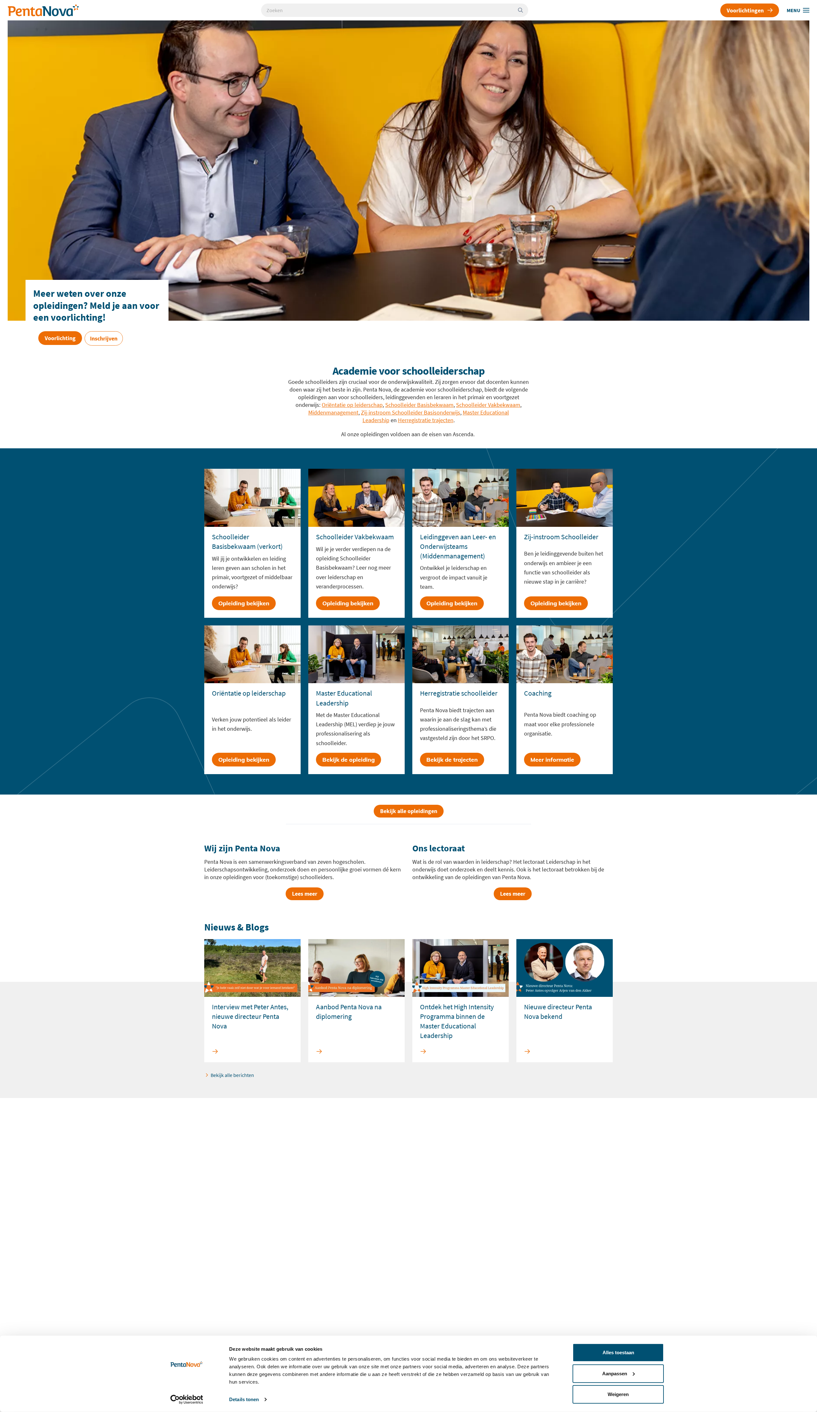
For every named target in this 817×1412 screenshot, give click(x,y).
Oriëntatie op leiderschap (352, 404)
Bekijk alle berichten (232, 1075)
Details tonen (244, 1399)
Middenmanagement (333, 412)
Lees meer (304, 893)
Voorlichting (60, 338)
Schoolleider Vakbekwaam (488, 404)
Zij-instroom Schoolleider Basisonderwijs (410, 412)
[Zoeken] (523, 10)
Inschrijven (103, 338)
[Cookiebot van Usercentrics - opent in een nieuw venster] (187, 1399)
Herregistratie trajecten (425, 420)
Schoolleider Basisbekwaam (419, 404)
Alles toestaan (618, 1352)
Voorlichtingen (745, 10)
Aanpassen (614, 1373)
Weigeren (618, 1394)
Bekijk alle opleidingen (408, 811)
